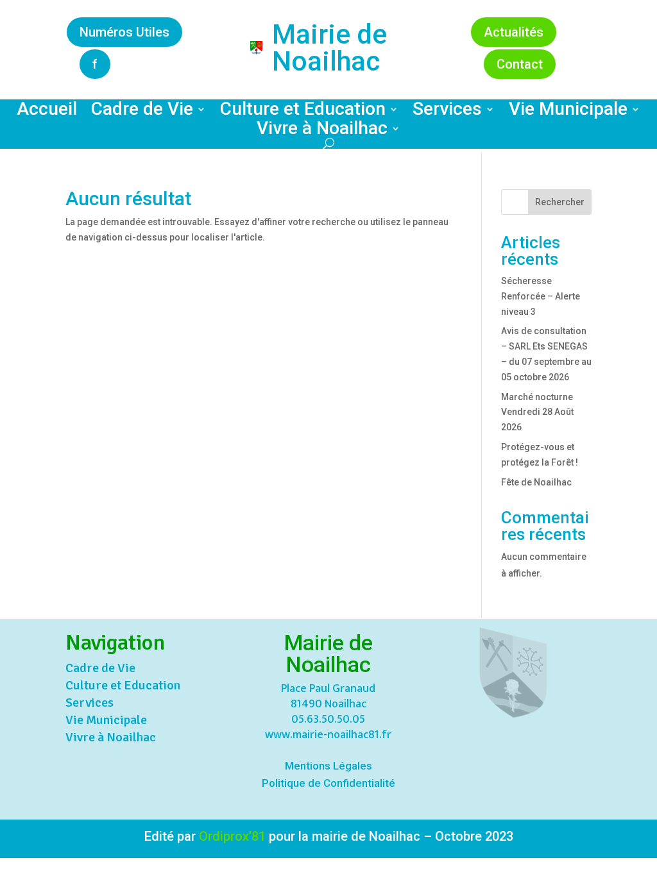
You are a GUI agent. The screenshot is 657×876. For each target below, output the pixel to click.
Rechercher (559, 202)
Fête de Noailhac (536, 482)
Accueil (47, 112)
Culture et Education (303, 112)
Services (447, 112)
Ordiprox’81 (232, 836)
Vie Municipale (568, 112)
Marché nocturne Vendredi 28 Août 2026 (537, 412)
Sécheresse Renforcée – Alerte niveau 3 (540, 296)
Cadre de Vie (142, 112)
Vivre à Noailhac (322, 131)
